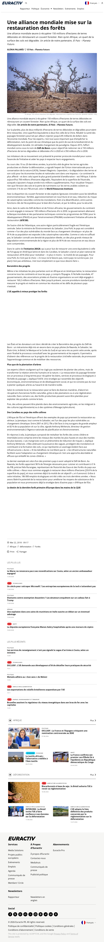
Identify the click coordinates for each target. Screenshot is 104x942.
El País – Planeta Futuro (38, 49)
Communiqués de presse (16, 877)
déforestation (25, 546)
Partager (23, 551)
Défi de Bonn (43, 148)
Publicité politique (39, 874)
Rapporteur (25, 8)
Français (93, 3)
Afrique (13, 546)
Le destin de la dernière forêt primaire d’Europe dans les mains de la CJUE (44, 487)
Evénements (70, 8)
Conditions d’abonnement (20, 930)
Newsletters (58, 8)
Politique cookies (43, 926)
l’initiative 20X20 (32, 248)
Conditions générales (63, 926)
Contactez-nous (38, 858)
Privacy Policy (60, 933)
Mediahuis (35, 862)
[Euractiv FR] (12, 3)
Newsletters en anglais (38, 899)
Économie (45, 8)
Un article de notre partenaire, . (45, 124)
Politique (35, 8)
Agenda (11, 871)
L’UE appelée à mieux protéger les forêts (27, 291)
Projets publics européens (15, 856)
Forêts (37, 546)
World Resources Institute (60, 188)
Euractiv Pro (59, 850)
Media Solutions (15, 850)
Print (12, 551)
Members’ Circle (15, 882)
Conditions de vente (44, 930)
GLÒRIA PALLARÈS (15, 49)
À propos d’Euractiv (40, 854)
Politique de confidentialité (21, 926)
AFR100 (24, 220)
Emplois (80, 8)
